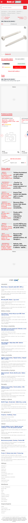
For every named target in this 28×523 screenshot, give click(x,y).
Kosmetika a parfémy (5, 494)
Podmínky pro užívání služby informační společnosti (13, 519)
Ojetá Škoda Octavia (5, 480)
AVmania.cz (4, 202)
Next (26, 135)
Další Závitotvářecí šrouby (7, 118)
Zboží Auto (3, 478)
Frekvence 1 (3, 511)
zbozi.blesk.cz (4, 11)
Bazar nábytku (4, 501)
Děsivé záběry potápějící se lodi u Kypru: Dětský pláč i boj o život (13, 291)
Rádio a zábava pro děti (5, 509)
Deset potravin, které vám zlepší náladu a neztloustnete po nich (13, 435)
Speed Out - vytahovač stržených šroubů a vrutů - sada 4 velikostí (10, 121)
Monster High (3, 488)
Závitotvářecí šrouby (5, 15)
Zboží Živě (3, 467)
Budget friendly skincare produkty (7, 416)
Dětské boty (3, 498)
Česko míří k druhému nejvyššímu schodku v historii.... (17, 215)
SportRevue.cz (5, 182)
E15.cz (3, 233)
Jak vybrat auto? (4, 481)
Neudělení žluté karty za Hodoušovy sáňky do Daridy (11, 455)
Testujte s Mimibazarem (5, 486)
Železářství (3, 13)
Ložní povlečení (4, 499)
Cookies (10, 520)
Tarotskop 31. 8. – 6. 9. (5, 418)
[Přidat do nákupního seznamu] (25, 27)
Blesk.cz (4, 172)
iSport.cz (4, 223)
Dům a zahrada (12, 11)
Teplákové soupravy (5, 496)
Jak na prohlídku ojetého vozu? (7, 473)
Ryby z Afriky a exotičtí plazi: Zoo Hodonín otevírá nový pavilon (13, 445)
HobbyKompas (4, 475)
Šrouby (18, 13)
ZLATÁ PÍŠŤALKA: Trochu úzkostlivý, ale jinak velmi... (20, 225)
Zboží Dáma (3, 470)
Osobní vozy (3, 469)
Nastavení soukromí (17, 520)
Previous (1, 135)
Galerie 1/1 (8, 54)
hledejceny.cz (3, 465)
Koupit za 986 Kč (19, 67)
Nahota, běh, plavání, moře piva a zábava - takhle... (20, 245)
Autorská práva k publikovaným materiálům (13, 518)
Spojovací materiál (11, 13)
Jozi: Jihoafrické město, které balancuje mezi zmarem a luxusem (13, 406)
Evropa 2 (3, 512)
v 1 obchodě (4, 152)
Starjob (2, 506)
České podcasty (4, 508)
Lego (2, 491)
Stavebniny (19, 11)
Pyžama (2, 493)
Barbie (2, 490)
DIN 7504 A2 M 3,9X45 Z (8, 21)
